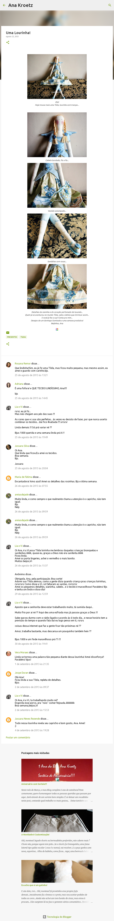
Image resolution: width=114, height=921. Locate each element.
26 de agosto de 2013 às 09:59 (31, 511)
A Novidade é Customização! (35, 834)
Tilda (23, 337)
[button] (8, 43)
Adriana (19, 383)
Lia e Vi (19, 406)
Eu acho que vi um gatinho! (34, 885)
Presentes (12, 337)
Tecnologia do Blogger (58, 916)
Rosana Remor (23, 363)
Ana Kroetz (20, 5)
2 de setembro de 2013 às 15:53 (32, 710)
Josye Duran (21, 672)
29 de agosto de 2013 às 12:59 (31, 594)
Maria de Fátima (23, 477)
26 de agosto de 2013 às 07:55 (31, 486)
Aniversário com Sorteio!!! (34, 784)
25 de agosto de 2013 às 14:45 (31, 398)
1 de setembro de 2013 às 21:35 (32, 664)
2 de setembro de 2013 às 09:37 (32, 687)
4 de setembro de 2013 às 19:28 (32, 730)
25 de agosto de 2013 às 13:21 (31, 375)
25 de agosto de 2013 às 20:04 (31, 468)
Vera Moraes (21, 652)
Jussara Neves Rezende (27, 718)
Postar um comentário (18, 737)
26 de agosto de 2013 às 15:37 (31, 565)
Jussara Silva (22, 446)
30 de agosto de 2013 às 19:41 (31, 643)
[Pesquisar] (37, 5)
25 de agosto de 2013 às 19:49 (31, 437)
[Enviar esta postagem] (8, 334)
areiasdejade (22, 494)
